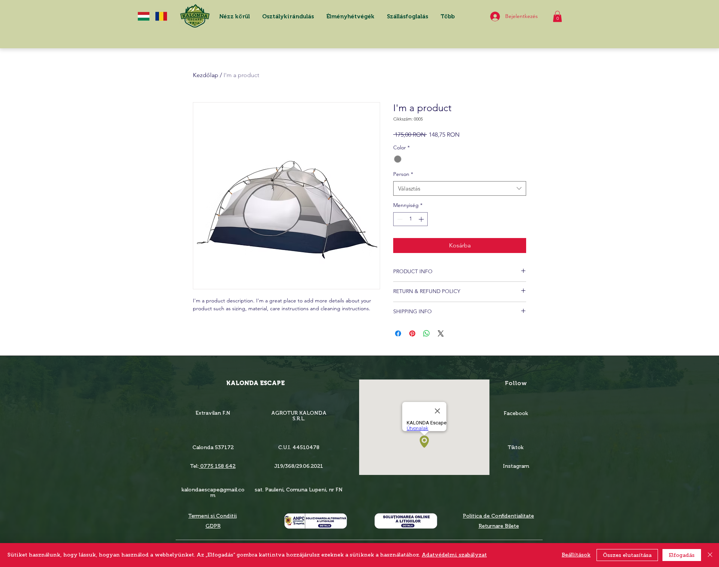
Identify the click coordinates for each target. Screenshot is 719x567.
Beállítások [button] (576, 555)
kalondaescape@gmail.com (213, 493)
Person (403, 174)
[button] (350, 16)
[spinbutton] (410, 219)
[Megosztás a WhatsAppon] (426, 333)
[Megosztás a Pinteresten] (412, 333)
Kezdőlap (205, 75)
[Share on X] (440, 333)
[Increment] (422, 219)
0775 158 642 (217, 466)
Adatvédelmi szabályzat (454, 555)
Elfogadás (682, 555)
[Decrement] (399, 219)
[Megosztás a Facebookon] (398, 333)
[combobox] (459, 188)
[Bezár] (710, 555)
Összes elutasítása (627, 555)
